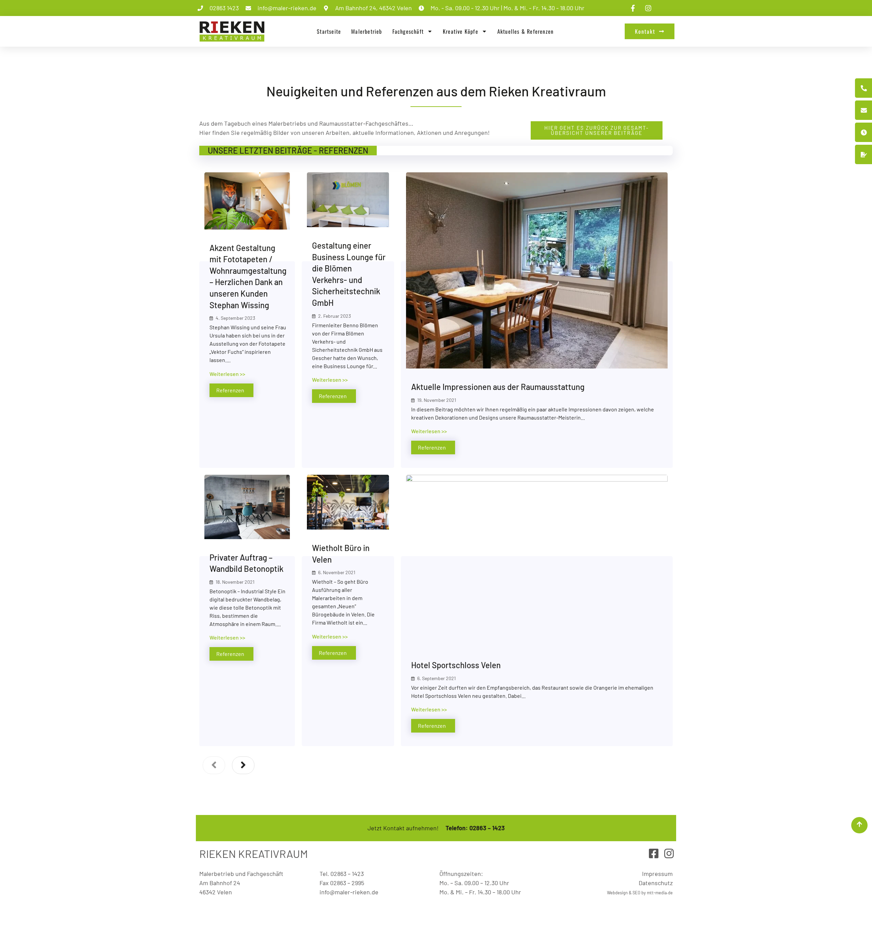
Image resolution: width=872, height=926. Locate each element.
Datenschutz (656, 882)
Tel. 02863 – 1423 (342, 873)
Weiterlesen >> (227, 374)
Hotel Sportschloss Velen (456, 665)
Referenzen (230, 390)
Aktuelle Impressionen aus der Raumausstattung (498, 387)
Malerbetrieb (366, 31)
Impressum (657, 873)
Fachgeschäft (408, 31)
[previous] (214, 765)
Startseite (329, 31)
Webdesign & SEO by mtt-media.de (640, 892)
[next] (243, 765)
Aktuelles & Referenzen (525, 31)
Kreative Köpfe (460, 31)
